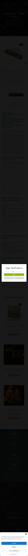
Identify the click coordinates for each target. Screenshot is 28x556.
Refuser (14, 547)
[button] (26, 534)
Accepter (14, 543)
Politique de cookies (13, 554)
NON (14, 278)
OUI (14, 274)
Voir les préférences (14, 551)
